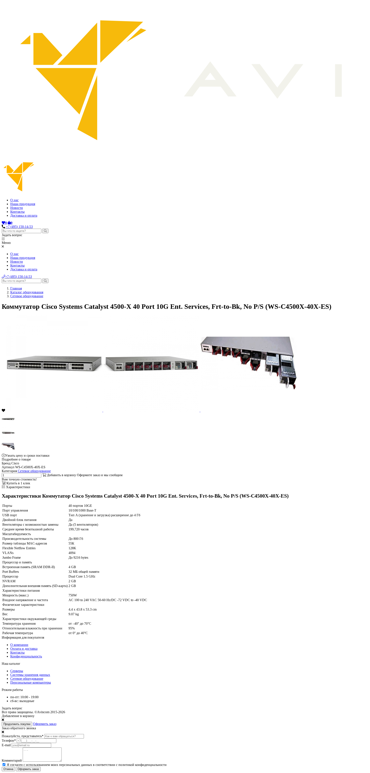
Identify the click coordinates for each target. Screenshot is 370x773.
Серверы (16, 671)
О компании (19, 645)
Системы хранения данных (30, 675)
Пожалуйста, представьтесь (22, 736)
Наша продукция (22, 204)
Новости (16, 208)
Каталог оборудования (26, 292)
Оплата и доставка (23, 648)
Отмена (8, 769)
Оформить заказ (44, 724)
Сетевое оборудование (26, 296)
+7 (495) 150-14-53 (19, 226)
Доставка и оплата (23, 215)
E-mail (6, 745)
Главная (16, 288)
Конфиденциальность (26, 656)
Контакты (17, 211)
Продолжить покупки (16, 724)
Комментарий (12, 760)
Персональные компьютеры (30, 682)
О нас (14, 200)
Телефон (9, 740)
